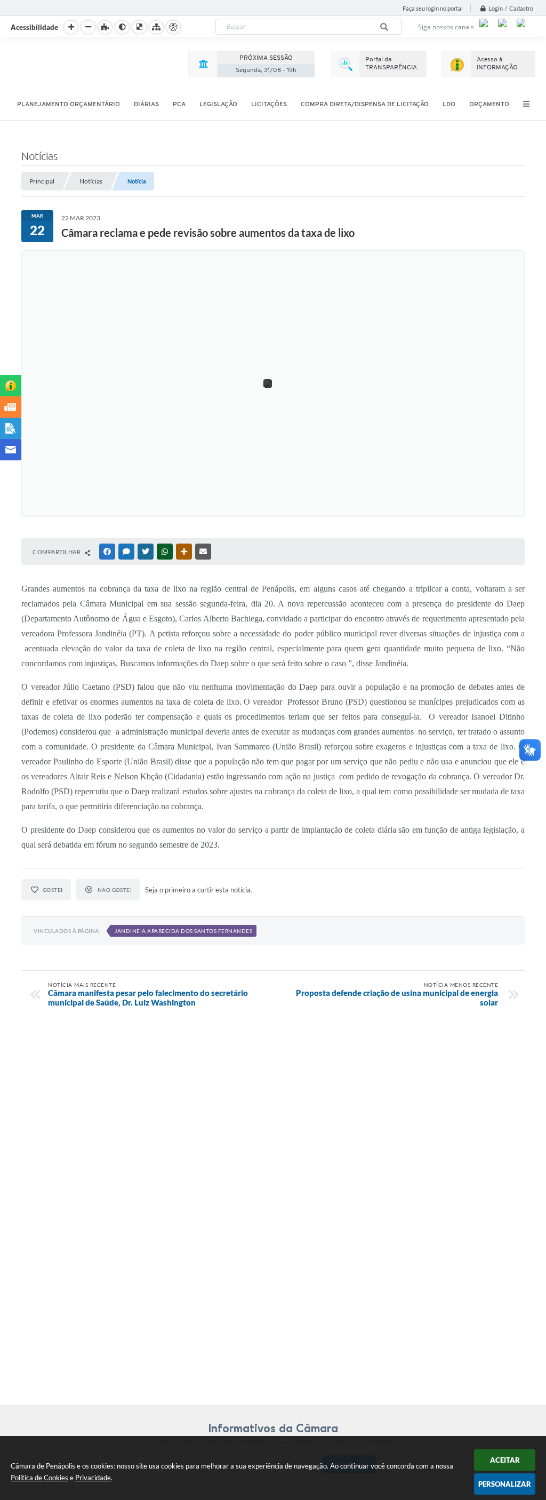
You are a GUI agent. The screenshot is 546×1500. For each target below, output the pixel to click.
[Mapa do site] (156, 27)
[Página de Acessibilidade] (173, 27)
